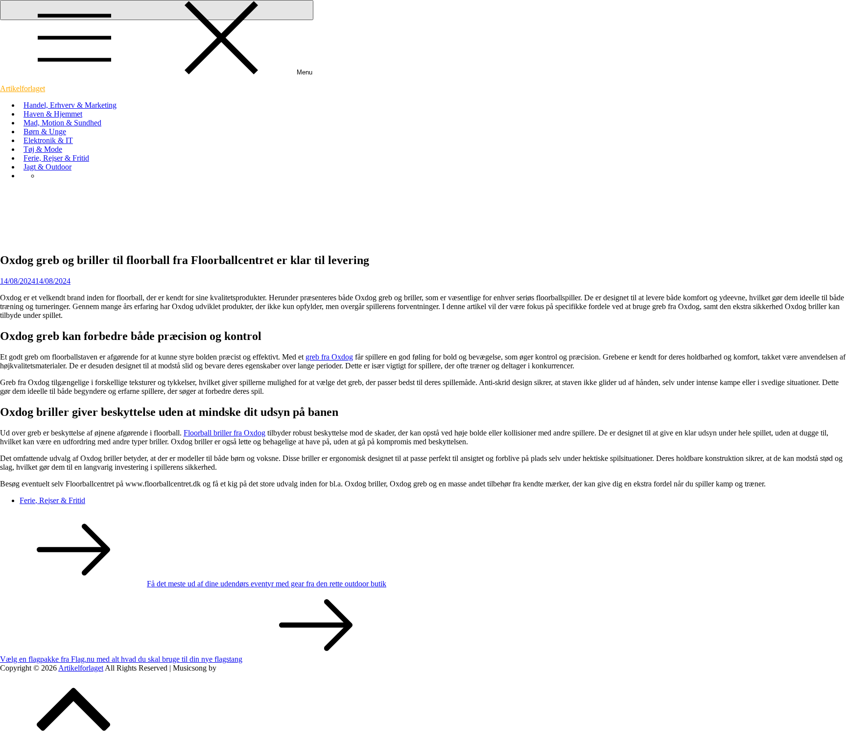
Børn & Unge (45, 131)
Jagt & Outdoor (47, 167)
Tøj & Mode (43, 149)
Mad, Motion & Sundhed (62, 123)
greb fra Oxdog (329, 357)
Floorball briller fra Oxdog (224, 433)
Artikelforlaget (22, 88)
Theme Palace (240, 668)
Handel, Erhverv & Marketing (70, 105)
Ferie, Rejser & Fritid (56, 158)
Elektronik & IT (48, 140)
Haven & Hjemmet (53, 114)
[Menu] (156, 10)
